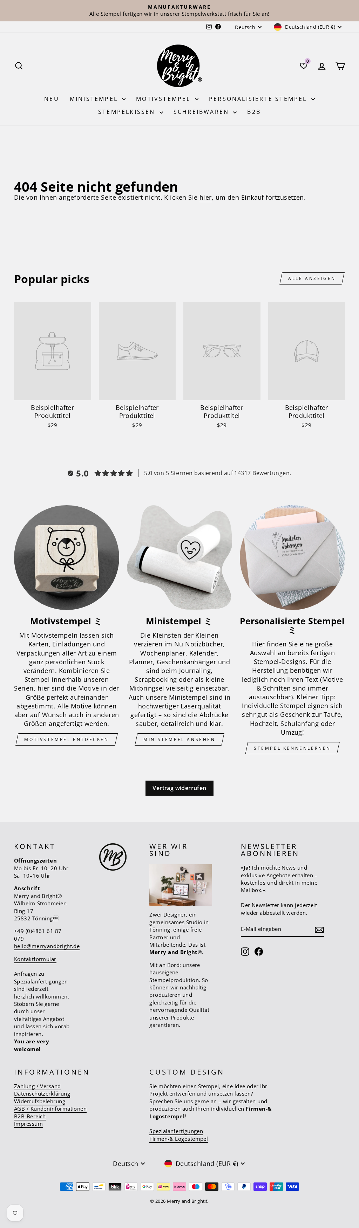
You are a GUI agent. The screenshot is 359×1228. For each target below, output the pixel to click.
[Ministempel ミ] (179, 557)
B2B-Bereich (30, 1116)
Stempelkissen (128, 112)
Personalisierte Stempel (259, 99)
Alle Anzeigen (312, 278)
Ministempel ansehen (179, 739)
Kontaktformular (35, 958)
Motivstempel (164, 99)
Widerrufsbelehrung (39, 1101)
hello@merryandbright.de (47, 945)
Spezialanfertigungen (176, 1130)
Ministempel (95, 99)
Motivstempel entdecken (66, 739)
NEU (51, 99)
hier (205, 197)
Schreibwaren (203, 112)
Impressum (28, 1123)
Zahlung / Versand (37, 1086)
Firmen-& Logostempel (178, 1138)
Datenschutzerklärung (42, 1093)
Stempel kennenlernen (292, 748)
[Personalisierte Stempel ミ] (292, 557)
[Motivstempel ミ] (66, 557)
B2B (254, 112)
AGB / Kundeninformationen (50, 1108)
